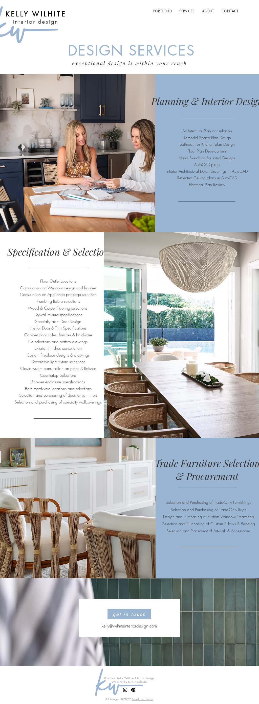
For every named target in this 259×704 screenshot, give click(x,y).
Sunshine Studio (142, 699)
